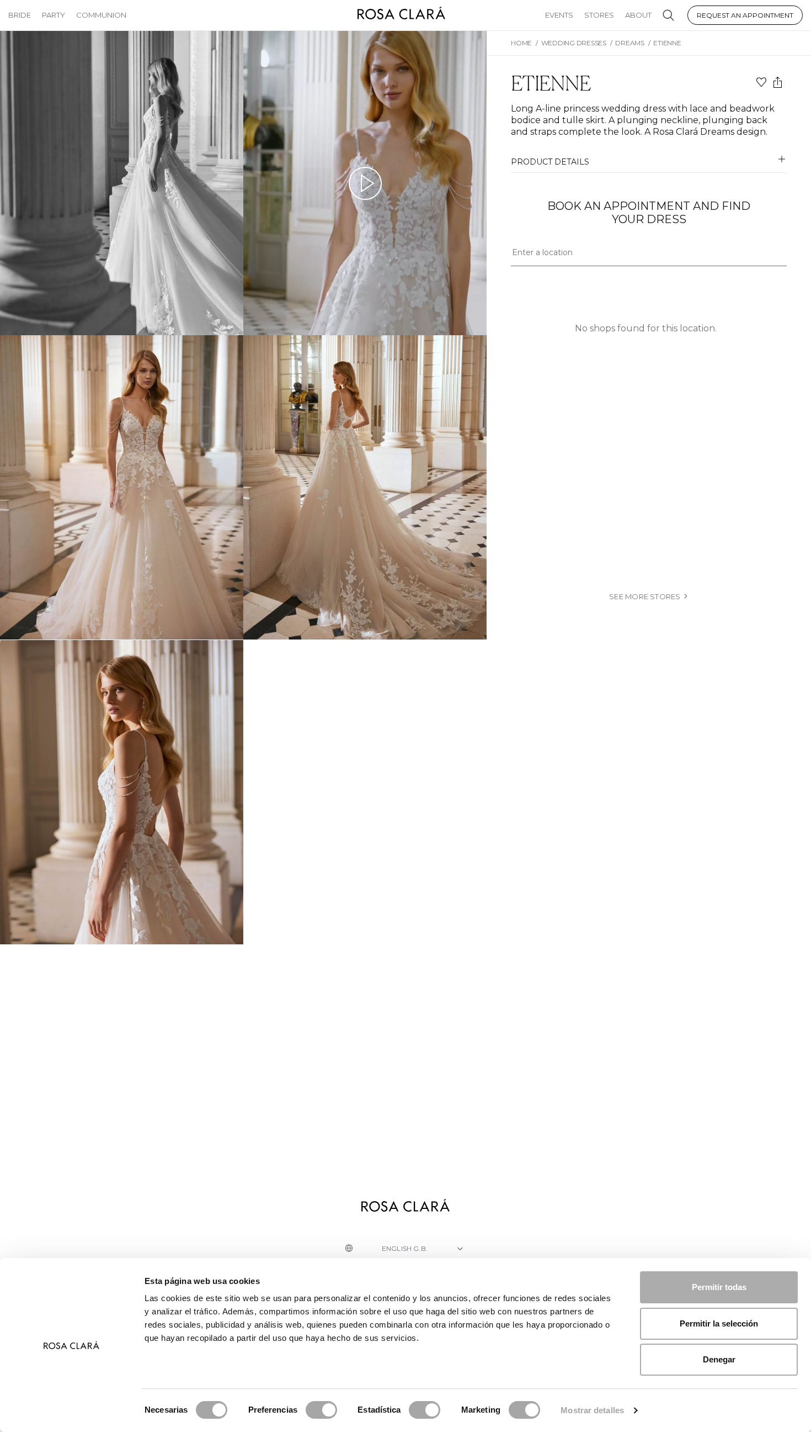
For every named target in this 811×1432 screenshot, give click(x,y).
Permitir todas (719, 1287)
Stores (599, 14)
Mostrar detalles (592, 1410)
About (638, 14)
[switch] (321, 1410)
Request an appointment (745, 15)
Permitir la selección (719, 1323)
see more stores (645, 596)
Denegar (719, 1359)
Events (559, 14)
